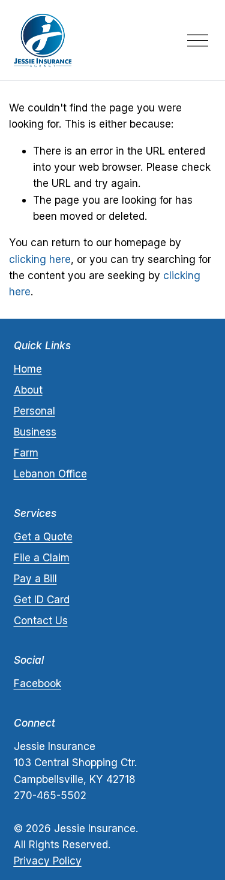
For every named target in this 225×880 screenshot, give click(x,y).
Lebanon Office (50, 473)
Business (35, 431)
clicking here (40, 259)
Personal (34, 410)
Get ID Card (42, 599)
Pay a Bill (35, 578)
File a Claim (42, 557)
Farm (26, 452)
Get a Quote (43, 536)
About (28, 389)
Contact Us (41, 620)
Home (28, 368)
